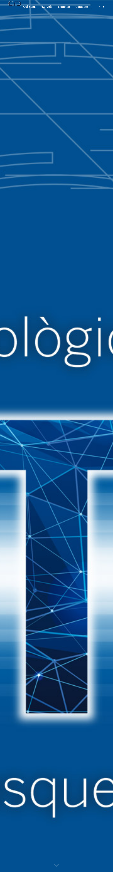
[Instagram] (103, 6)
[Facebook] (99, 6)
